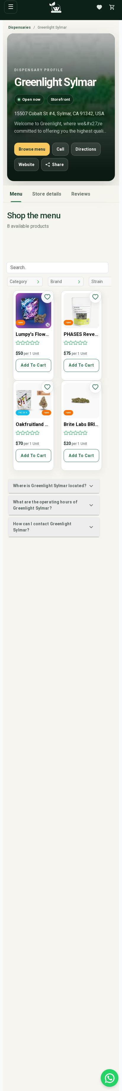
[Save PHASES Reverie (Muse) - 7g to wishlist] (95, 297)
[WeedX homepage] (55, 7)
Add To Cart (33, 365)
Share (58, 164)
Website (26, 164)
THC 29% (22, 413)
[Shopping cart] (112, 7)
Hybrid (20, 322)
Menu (16, 194)
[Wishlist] (99, 7)
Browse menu (32, 149)
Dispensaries (19, 27)
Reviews (80, 194)
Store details (46, 194)
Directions (86, 149)
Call (60, 149)
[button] (53, 486)
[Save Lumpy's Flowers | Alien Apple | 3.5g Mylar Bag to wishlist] (47, 297)
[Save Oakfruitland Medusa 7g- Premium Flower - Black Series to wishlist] (47, 387)
